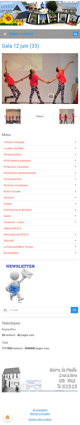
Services (9, 197)
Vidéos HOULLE (13, 228)
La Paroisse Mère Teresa (18, 246)
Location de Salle (14, 148)
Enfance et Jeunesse (16, 166)
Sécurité (9, 240)
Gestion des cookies (40, 419)
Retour (39, 116)
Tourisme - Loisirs (14, 222)
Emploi (8, 203)
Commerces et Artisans (18, 209)
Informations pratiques (17, 160)
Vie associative (12, 154)
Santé (7, 216)
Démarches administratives (20, 172)
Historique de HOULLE (16, 234)
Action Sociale (12, 191)
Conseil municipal (14, 142)
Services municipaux (16, 185)
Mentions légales (40, 413)
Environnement (13, 179)
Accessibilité (11, 252)
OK (74, 310)
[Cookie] (7, 417)
